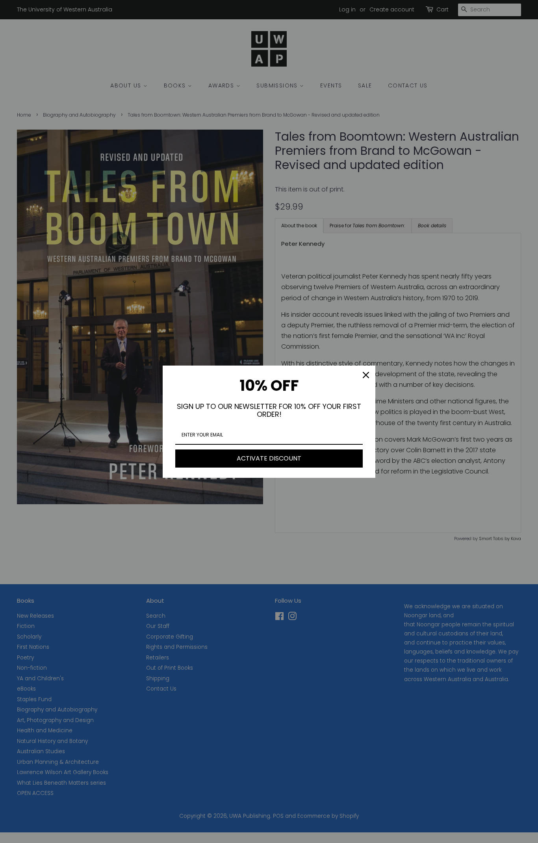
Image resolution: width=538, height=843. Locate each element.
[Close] (365, 375)
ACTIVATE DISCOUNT (269, 458)
